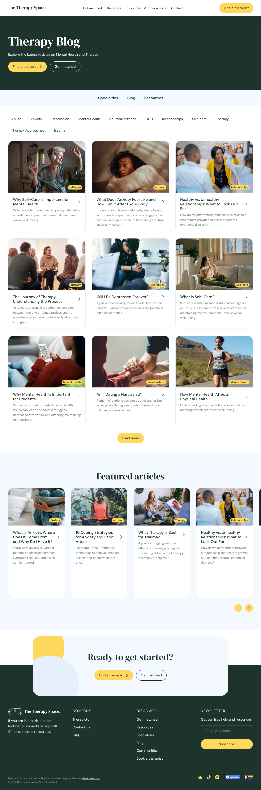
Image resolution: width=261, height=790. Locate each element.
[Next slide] (249, 608)
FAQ (75, 735)
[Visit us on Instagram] (217, 777)
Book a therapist (150, 758)
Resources (145, 727)
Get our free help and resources (226, 719)
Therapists (113, 8)
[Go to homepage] (27, 8)
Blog (140, 742)
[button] (136, 8)
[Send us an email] (200, 777)
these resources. (91, 778)
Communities (147, 750)
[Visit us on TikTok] (209, 777)
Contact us (81, 727)
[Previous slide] (238, 608)
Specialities (145, 735)
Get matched (92, 8)
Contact (177, 8)
